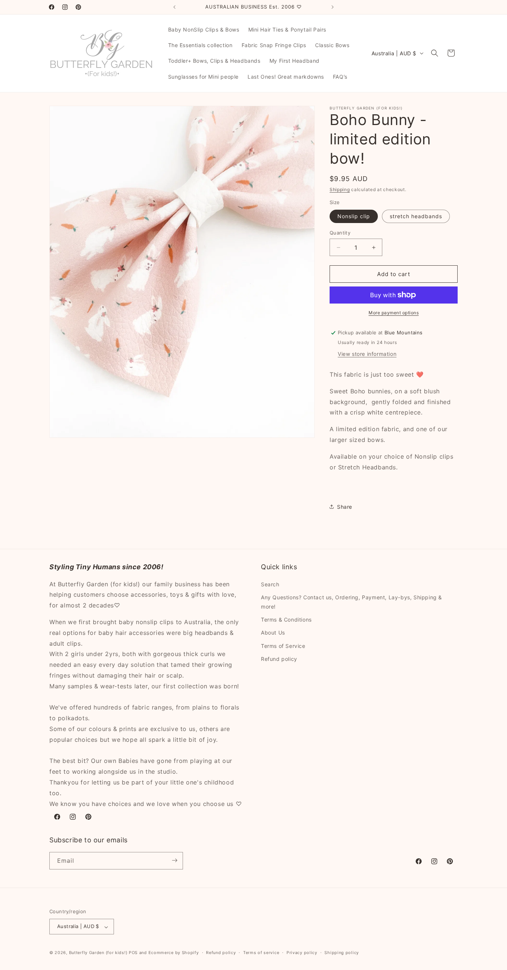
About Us (273, 632)
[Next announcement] (332, 7)
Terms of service (261, 952)
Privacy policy (302, 952)
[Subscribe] (174, 860)
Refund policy (279, 658)
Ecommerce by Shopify (173, 953)
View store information (367, 354)
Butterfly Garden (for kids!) (98, 953)
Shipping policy (341, 952)
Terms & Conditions (286, 619)
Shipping (340, 189)
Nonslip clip (353, 216)
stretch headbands (416, 216)
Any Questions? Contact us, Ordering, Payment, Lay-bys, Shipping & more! (351, 601)
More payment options (394, 312)
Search (270, 584)
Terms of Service (283, 645)
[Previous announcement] (174, 7)
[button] (434, 53)
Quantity (340, 233)
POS (133, 953)
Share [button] (344, 507)
